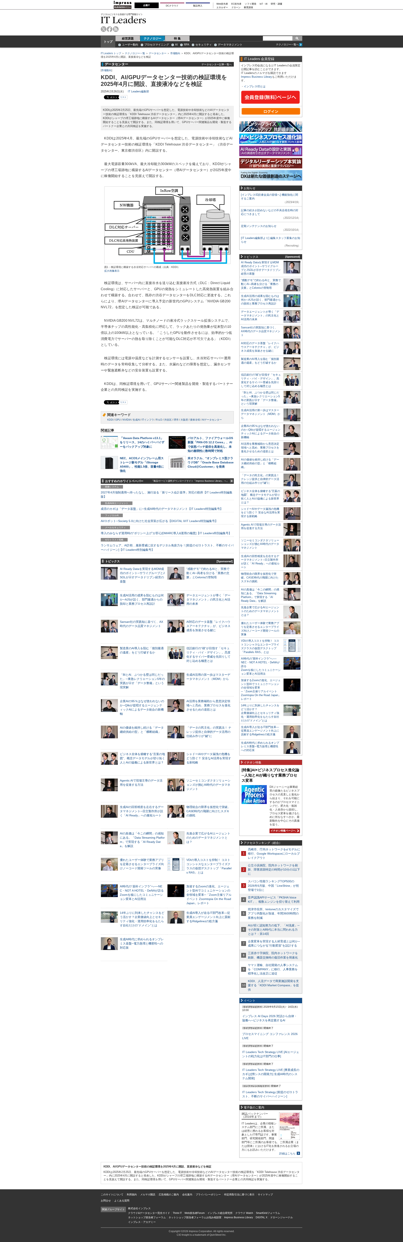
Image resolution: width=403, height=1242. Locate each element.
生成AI (136, 419)
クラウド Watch (244, 1213)
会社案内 (187, 1194)
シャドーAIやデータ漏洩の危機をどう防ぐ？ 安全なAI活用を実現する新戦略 (208, 758)
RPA (186, 44)
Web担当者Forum (194, 1213)
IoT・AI (263, 4)
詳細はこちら (287, 1153)
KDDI (110, 419)
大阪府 (184, 419)
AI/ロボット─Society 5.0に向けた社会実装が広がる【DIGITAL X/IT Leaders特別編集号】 (159, 521)
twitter (103, 29)
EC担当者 (236, 4)
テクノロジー (152, 38)
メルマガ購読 (147, 1194)
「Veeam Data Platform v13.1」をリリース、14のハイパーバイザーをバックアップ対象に (142, 442)
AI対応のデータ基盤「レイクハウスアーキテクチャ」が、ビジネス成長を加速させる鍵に (208, 626)
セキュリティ (203, 44)
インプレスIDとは (255, 86)
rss (116, 29)
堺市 (176, 419)
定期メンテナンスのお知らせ (258, 226)
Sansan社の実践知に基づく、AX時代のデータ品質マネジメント (260, 331)
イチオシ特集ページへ (283, 830)
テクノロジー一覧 (135, 53)
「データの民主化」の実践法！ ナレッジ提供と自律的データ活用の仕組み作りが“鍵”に (208, 732)
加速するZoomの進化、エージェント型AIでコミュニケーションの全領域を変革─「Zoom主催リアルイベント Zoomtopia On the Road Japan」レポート (209, 895)
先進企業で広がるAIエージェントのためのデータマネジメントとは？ (208, 837)
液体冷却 (195, 419)
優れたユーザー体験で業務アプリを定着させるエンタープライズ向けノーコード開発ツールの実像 (142, 864)
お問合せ (106, 1200)
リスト (123, 97)
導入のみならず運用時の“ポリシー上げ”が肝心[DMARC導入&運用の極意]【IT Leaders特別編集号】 (166, 533)
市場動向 (175, 53)
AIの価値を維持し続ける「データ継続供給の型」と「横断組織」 (260, 463)
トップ (108, 41)
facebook (110, 29)
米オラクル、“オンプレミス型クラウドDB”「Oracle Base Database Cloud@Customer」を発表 (211, 462)
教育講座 (248, 7)
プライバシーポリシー (208, 1194)
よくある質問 (121, 1200)
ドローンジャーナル (281, 1217)
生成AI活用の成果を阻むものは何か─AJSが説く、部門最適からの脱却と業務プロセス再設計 (142, 599)
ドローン (236, 7)
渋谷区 (168, 419)
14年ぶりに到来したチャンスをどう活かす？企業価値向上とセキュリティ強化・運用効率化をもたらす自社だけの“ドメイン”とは (260, 713)
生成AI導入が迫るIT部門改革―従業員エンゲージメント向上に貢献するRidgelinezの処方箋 (208, 917)
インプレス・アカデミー (142, 1222)
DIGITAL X (261, 1217)
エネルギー (222, 7)
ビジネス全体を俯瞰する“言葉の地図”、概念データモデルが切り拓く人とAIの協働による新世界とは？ (142, 758)
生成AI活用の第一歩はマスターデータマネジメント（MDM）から (260, 414)
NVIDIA (127, 419)
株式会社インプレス (139, 1208)
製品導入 (197, 5)
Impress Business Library (256, 76)
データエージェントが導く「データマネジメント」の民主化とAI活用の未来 (208, 599)
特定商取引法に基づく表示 (239, 1194)
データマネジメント (230, 44)
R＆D (159, 419)
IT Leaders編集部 (138, 91)
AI (176, 44)
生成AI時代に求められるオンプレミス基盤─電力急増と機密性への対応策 (142, 943)
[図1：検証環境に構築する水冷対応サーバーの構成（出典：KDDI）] (167, 263)
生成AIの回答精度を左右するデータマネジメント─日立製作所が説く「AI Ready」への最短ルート (142, 811)
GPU (118, 419)
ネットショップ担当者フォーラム (147, 1217)
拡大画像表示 (111, 270)
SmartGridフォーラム (268, 1213)
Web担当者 (222, 4)
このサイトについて (112, 1194)
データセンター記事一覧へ (217, 64)
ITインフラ (148, 419)
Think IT (177, 1213)
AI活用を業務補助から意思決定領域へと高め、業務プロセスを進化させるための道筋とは (208, 705)
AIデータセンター (212, 419)
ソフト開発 (250, 4)
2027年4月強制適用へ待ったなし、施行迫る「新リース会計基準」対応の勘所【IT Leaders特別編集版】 (166, 494)
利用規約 (132, 1194)
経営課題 (128, 38)
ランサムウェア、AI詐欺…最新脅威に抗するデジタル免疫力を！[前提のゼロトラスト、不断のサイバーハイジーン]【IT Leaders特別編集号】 (167, 547)
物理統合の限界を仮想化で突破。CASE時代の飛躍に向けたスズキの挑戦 (208, 811)
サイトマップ (265, 1194)
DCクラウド (172, 5)
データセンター (157, 53)
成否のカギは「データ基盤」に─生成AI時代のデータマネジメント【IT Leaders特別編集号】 (162, 508)
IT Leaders (123, 20)
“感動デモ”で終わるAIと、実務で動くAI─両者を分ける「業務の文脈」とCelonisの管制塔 (207, 573)
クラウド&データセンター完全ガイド (149, 1213)
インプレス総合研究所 (220, 1213)
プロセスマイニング (156, 44)
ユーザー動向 (130, 44)
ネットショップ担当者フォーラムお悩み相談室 (195, 1217)
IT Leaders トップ (111, 53)
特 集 (177, 38)
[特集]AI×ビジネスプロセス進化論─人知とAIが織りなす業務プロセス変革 (270, 775)
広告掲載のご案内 (169, 1194)
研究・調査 (276, 4)
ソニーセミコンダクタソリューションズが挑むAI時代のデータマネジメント (208, 785)
